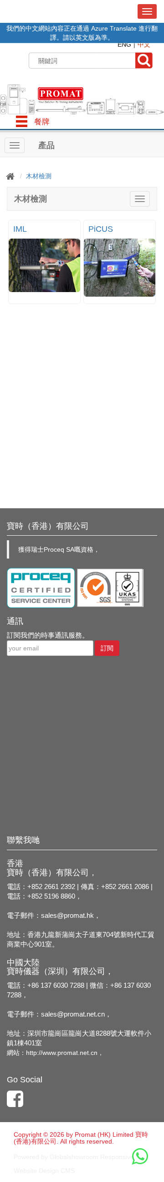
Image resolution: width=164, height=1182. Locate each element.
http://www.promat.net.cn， (65, 1052)
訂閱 (107, 648)
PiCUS (100, 229)
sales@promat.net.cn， (76, 1014)
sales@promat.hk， (71, 915)
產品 (46, 145)
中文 (144, 44)
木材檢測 (38, 176)
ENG (124, 44)
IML (20, 229)
